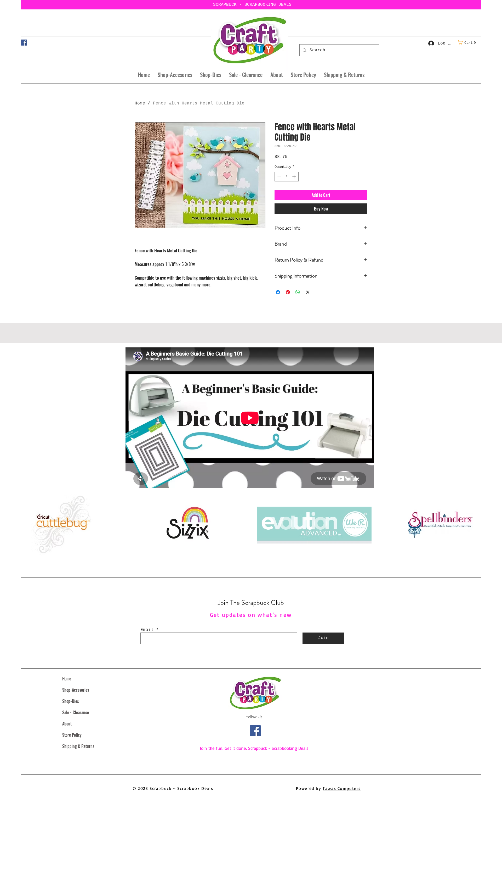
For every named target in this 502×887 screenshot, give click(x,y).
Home (140, 103)
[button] (468, 42)
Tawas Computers (342, 788)
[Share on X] (308, 292)
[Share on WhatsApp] (298, 292)
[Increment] (294, 176)
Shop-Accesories (75, 690)
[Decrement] (278, 176)
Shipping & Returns (78, 746)
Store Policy (72, 735)
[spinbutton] (286, 176)
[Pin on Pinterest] (288, 292)
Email (146, 630)
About (67, 723)
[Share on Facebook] (278, 292)
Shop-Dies (70, 701)
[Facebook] (24, 43)
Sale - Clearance (75, 712)
